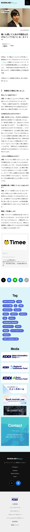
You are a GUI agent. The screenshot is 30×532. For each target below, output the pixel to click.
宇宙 (5, 318)
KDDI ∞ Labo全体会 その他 (10, 339)
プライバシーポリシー (15, 514)
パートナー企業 (7, 306)
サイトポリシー (15, 511)
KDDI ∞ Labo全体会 (9, 301)
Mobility (6, 330)
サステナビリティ (8, 326)
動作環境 (15, 521)
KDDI (21, 306)
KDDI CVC (14, 314)
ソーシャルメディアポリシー (15, 518)
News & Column (15, 473)
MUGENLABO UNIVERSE (10, 322)
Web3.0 (6, 314)
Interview (15, 470)
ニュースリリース (15, 507)
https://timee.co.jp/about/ (9, 256)
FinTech (18, 326)
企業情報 (15, 504)
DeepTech (17, 310)
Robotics (12, 318)
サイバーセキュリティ (17, 330)
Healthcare (23, 314)
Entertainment (7, 310)
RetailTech (6, 335)
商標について (15, 525)
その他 (19, 301)
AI (15, 306)
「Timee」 (4, 62)
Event (15, 476)
